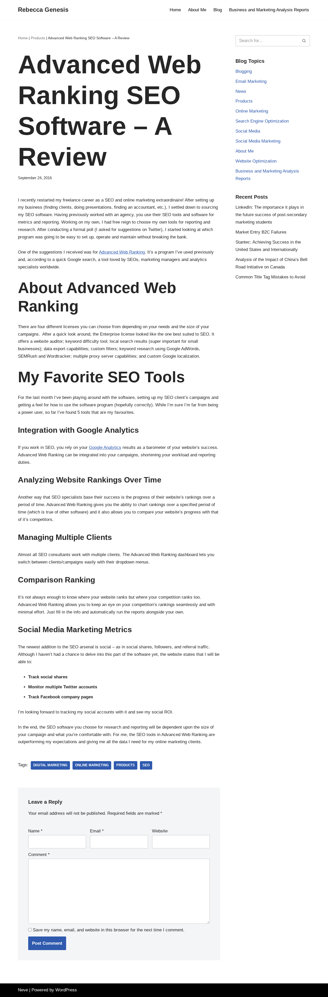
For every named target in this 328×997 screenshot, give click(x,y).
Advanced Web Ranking (122, 252)
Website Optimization (255, 161)
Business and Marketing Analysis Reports (269, 9)
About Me (197, 9)
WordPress (66, 990)
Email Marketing (250, 81)
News (240, 91)
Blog (217, 9)
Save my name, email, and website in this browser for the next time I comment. (108, 930)
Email (97, 831)
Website (160, 831)
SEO (146, 765)
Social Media (247, 131)
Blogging (243, 71)
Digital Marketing (50, 765)
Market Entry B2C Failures (260, 232)
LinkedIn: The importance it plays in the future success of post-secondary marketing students (271, 215)
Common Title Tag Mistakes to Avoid (270, 277)
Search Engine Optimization (262, 121)
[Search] (304, 40)
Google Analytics (105, 447)
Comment (39, 854)
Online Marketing (92, 765)
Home (175, 9)
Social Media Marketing (257, 141)
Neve (23, 990)
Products (38, 38)
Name (35, 831)
